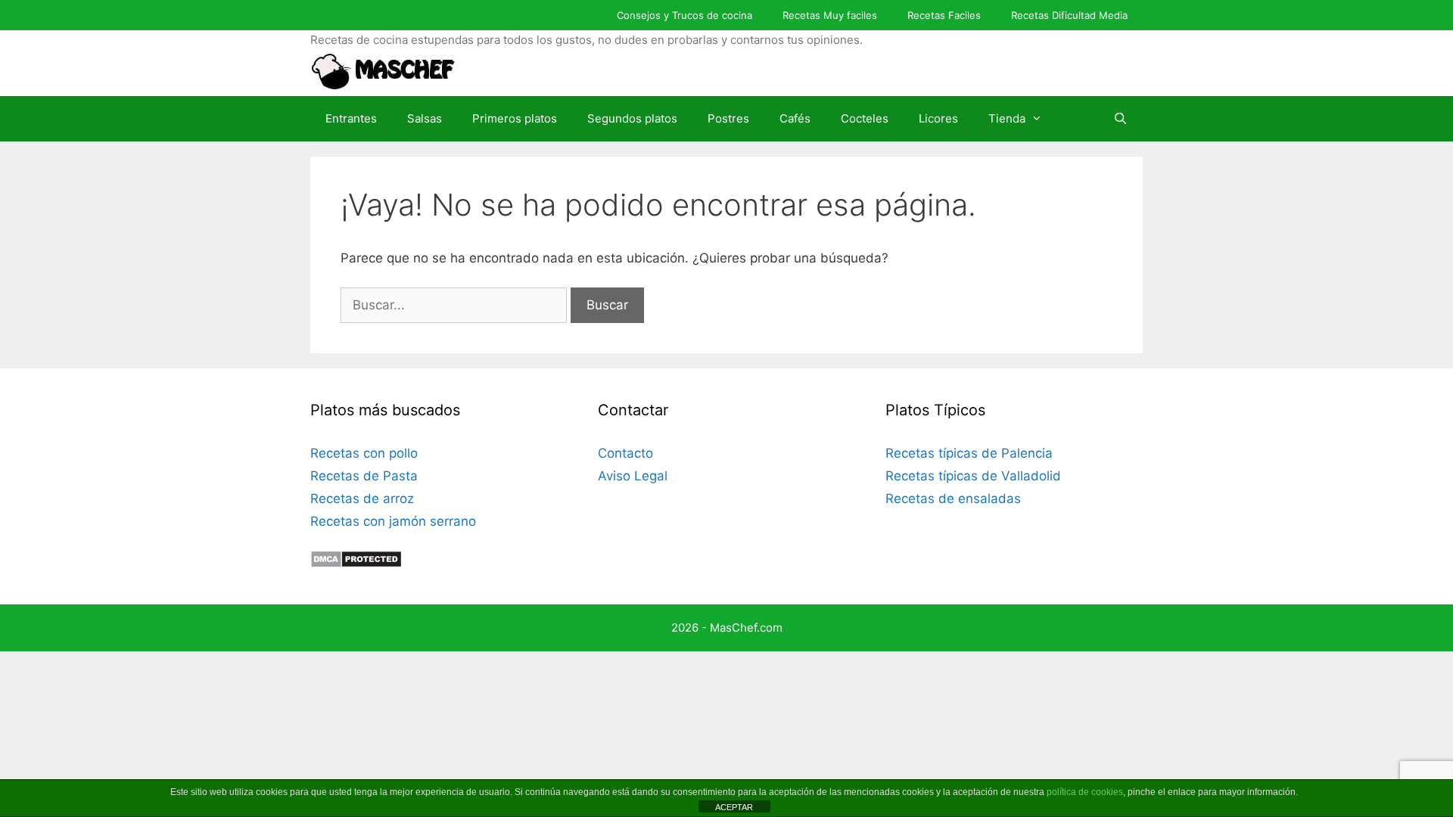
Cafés (795, 118)
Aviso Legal (632, 475)
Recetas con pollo (364, 453)
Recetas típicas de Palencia (969, 453)
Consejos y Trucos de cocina (684, 15)
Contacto (625, 453)
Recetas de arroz (362, 498)
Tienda (1006, 118)
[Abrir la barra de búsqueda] (1120, 118)
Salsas (424, 118)
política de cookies (1085, 792)
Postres (728, 118)
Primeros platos (514, 118)
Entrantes (351, 118)
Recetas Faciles (944, 15)
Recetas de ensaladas (953, 498)
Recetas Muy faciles (830, 15)
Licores (938, 118)
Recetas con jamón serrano (393, 521)
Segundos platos (632, 118)
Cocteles (864, 118)
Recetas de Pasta (364, 475)
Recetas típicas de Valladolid (973, 475)
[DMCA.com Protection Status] (356, 563)
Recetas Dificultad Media (1069, 15)
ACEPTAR (734, 807)
